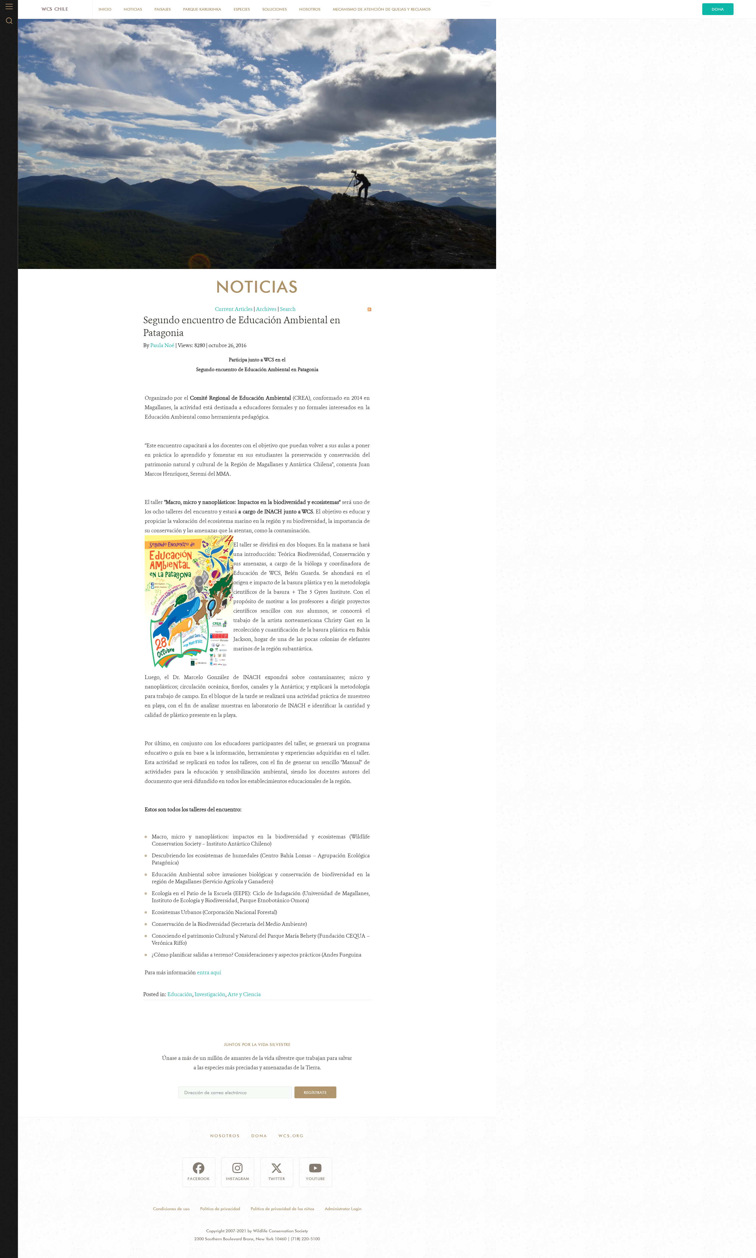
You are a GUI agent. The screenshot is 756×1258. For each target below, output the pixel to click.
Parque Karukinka (202, 9)
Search (288, 309)
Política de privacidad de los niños (282, 1208)
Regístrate (315, 1092)
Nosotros (309, 9)
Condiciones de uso (171, 1208)
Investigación (210, 994)
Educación (179, 994)
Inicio (105, 9)
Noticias (133, 9)
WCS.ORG (291, 1135)
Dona (718, 9)
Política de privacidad (220, 1208)
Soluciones (274, 9)
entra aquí (209, 972)
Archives (266, 309)
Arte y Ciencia (244, 994)
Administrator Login (343, 1208)
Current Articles (233, 309)
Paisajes (162, 9)
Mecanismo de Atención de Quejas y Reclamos (382, 9)
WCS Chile (55, 9)
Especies (242, 9)
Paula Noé (162, 345)
